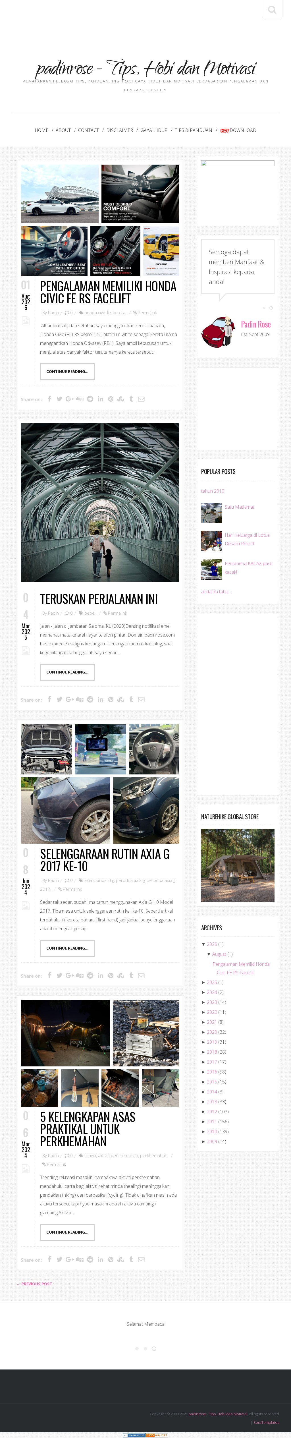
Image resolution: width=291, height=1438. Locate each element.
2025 (212, 982)
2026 (212, 944)
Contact (88, 130)
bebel (89, 613)
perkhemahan (153, 1155)
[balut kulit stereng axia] (154, 749)
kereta (119, 312)
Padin (53, 312)
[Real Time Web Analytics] (157, 1435)
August (219, 954)
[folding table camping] (39, 1088)
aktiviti (90, 1155)
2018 (212, 1052)
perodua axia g (130, 880)
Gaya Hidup (153, 130)
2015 (212, 1082)
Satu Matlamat (239, 507)
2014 (212, 1092)
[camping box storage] (146, 1033)
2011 (212, 1121)
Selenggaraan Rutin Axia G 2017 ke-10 (104, 859)
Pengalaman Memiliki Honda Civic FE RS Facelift (108, 292)
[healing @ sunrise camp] (65, 1033)
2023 (212, 1002)
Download (243, 130)
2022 (212, 1012)
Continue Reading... (67, 371)
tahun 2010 (212, 491)
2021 (212, 1022)
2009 (212, 1141)
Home (41, 130)
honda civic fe (97, 312)
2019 (212, 1042)
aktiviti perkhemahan (118, 1155)
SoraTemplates (266, 1422)
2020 (212, 1032)
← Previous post (34, 1283)
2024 (212, 992)
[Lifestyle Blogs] (134, 1435)
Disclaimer (119, 130)
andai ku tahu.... (216, 592)
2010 (212, 1131)
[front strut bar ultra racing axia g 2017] (46, 749)
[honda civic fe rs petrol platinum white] (60, 194)
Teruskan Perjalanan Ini (98, 598)
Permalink (147, 312)
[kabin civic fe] (140, 194)
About (63, 130)
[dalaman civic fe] (54, 251)
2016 (212, 1072)
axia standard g (99, 880)
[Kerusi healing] (160, 1088)
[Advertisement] (145, 17)
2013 (212, 1102)
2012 (212, 1111)
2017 (212, 1062)
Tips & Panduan (193, 130)
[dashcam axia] (100, 749)
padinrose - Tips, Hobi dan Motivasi (218, 1413)
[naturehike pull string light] (80, 1088)
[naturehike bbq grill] (120, 1088)
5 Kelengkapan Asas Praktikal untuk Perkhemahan (87, 1128)
